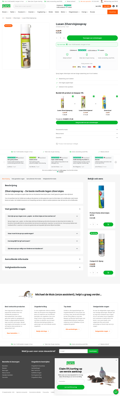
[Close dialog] (116, 360)
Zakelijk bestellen (7, 375)
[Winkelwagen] (117, 6)
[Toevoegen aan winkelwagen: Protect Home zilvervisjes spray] (108, 224)
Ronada (92, 12)
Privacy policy (46, 392)
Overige (84, 12)
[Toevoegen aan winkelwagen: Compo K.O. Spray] (108, 273)
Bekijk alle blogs (41, 331)
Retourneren (6, 373)
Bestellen (5, 366)
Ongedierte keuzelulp (38, 366)
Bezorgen (5, 370)
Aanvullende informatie (34, 179)
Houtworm (21, 12)
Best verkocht (35, 370)
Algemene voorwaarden (21, 392)
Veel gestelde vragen (18, 179)
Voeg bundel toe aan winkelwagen (87, 122)
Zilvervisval (107, 110)
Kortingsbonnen (36, 375)
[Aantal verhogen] (97, 224)
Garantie (5, 377)
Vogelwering (41, 12)
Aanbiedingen (35, 368)
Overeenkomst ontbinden (35, 392)
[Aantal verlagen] (90, 224)
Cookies (52, 392)
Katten (57, 12)
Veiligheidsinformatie (49, 179)
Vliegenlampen (73, 12)
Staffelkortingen (36, 373)
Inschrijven (93, 351)
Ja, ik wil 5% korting (70, 387)
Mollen (51, 12)
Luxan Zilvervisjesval (85, 110)
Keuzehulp (112, 12)
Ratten (12, 12)
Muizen (4, 12)
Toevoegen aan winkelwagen (92, 38)
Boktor (63, 12)
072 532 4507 (95, 1)
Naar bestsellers (12, 333)
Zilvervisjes (16, 18)
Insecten (31, 12)
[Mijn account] (114, 6)
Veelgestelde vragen (101, 331)
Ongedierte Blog (36, 377)
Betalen (4, 368)
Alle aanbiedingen (72, 329)
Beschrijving (6, 179)
